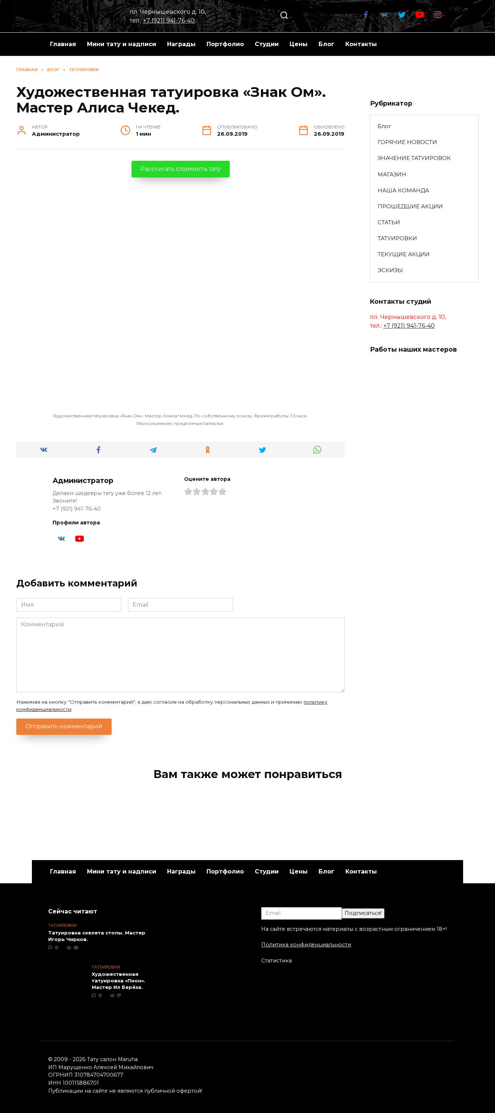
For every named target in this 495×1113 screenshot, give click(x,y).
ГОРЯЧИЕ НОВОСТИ (407, 142)
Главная (63, 44)
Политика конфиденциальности (306, 944)
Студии (267, 44)
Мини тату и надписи (121, 44)
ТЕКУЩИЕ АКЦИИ (404, 254)
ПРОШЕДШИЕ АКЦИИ (410, 206)
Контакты (361, 44)
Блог (326, 44)
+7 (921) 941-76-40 (169, 20)
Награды (181, 44)
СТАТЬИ (389, 222)
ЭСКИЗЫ (390, 270)
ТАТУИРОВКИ (397, 238)
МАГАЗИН (392, 174)
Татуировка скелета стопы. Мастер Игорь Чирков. (96, 936)
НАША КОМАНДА (403, 190)
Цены (299, 44)
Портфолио (225, 44)
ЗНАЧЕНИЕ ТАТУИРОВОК (414, 158)
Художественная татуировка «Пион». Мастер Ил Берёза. (118, 980)
